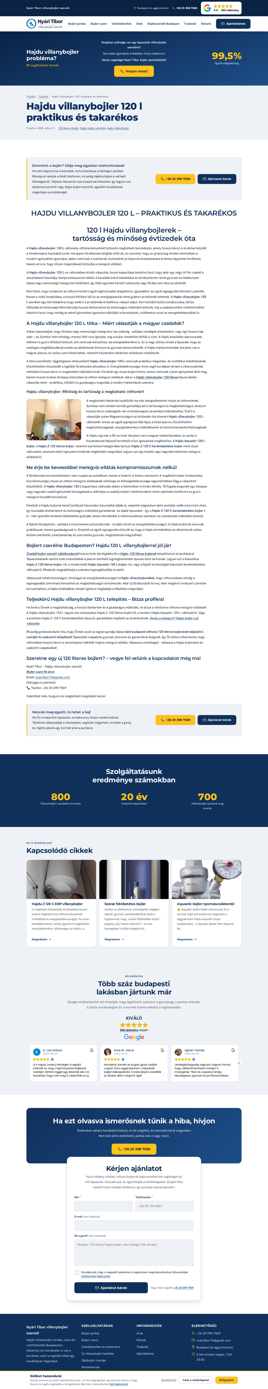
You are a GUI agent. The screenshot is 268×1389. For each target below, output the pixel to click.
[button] (221, 8)
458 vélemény (129, 1030)
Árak (139, 23)
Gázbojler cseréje (93, 1360)
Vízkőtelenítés (121, 23)
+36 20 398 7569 (184, 1287)
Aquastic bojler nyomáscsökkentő (205, 904)
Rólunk (206, 23)
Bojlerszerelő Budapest (163, 23)
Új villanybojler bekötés (97, 1354)
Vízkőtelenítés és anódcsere (100, 1347)
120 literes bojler (68, 128)
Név (77, 1197)
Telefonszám (144, 1197)
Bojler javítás (77, 23)
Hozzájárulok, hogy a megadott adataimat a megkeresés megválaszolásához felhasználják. (134, 1274)
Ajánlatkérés (145, 1354)
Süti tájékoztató (119, 1384)
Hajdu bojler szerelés (93, 128)
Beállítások (169, 1380)
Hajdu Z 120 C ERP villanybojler (57, 904)
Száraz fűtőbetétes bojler (125, 904)
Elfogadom (226, 1380)
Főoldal (30, 96)
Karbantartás (90, 1367)
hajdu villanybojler (118, 128)
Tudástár (190, 23)
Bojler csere (99, 23)
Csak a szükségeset (196, 1380)
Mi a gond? (90, 1236)
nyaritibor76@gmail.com (53, 677)
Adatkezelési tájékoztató (95, 1276)
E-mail (87, 1216)
